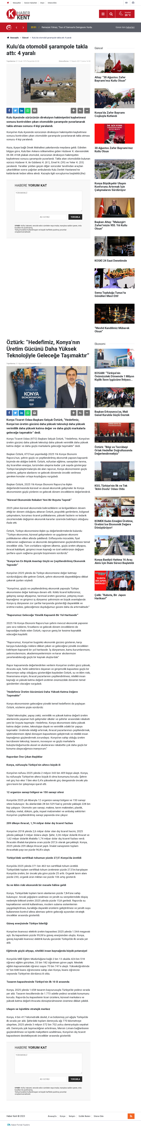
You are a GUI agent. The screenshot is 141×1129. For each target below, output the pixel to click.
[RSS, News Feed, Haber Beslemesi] (131, 1116)
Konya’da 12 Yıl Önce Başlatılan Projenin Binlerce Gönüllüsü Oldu (70, 27)
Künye (62, 1116)
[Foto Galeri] (133, 2)
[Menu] (103, 14)
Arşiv (42, 3)
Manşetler (17, 3)
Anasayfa (52, 1116)
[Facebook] (9, 110)
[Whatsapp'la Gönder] (28, 110)
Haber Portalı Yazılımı (20, 1125)
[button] (73, 110)
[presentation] (16, 27)
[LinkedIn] (21, 110)
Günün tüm (125, 27)
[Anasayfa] (8, 3)
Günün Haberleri (30, 3)
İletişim (72, 1116)
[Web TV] (126, 2)
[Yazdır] (34, 110)
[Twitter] (15, 110)
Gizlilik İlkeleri (84, 1116)
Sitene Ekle (52, 3)
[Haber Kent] (18, 13)
